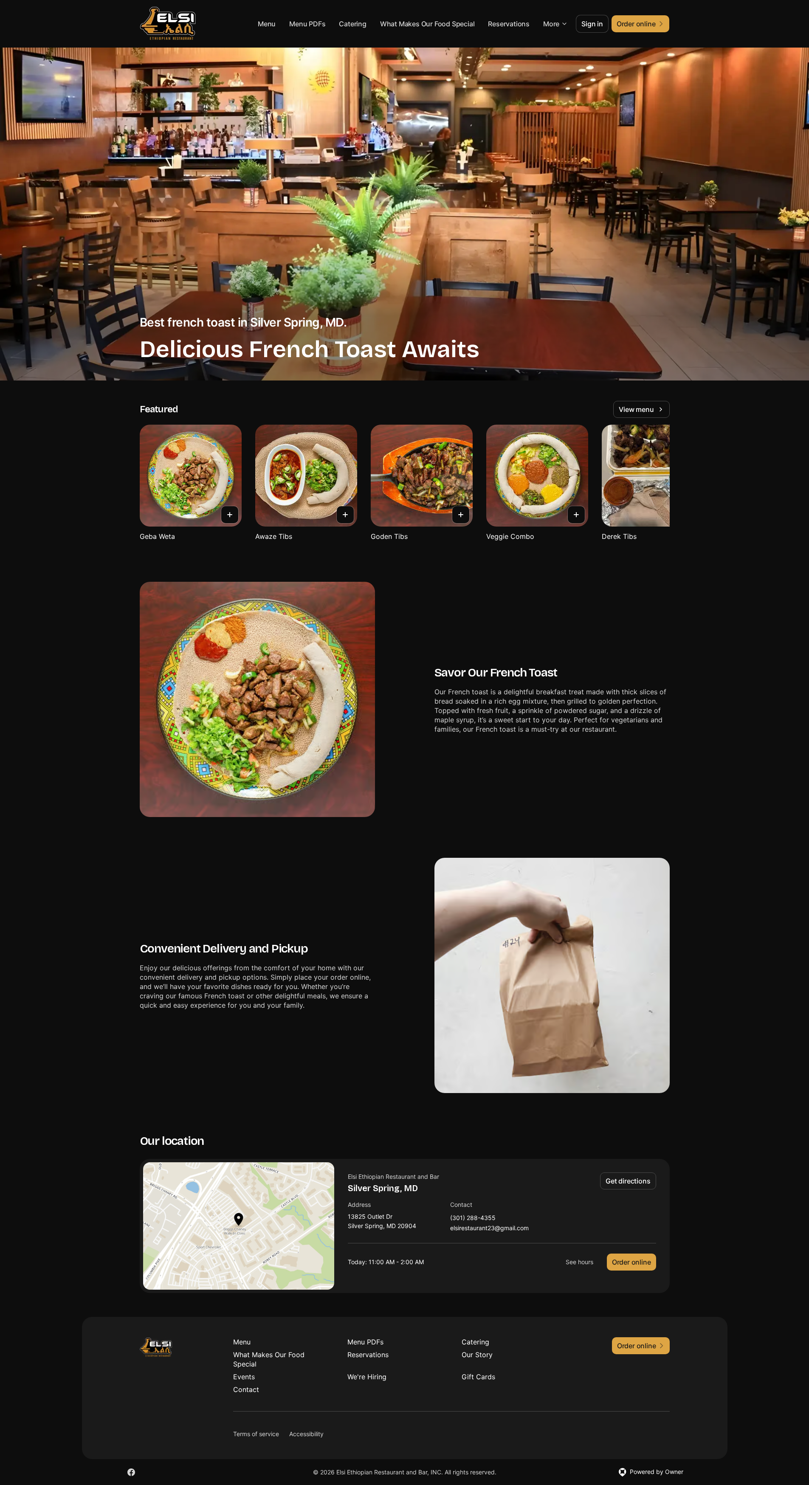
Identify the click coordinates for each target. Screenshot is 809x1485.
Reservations (509, 24)
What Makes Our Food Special (427, 24)
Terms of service (256, 1433)
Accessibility (306, 1433)
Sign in (592, 24)
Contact (246, 1389)
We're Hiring (366, 1376)
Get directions (628, 1181)
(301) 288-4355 (473, 1218)
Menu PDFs (307, 24)
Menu (267, 24)
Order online (631, 1262)
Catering (352, 24)
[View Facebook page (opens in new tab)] (131, 1472)
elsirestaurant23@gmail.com (489, 1228)
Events (244, 1376)
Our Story (477, 1354)
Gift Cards (478, 1376)
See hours (579, 1261)
